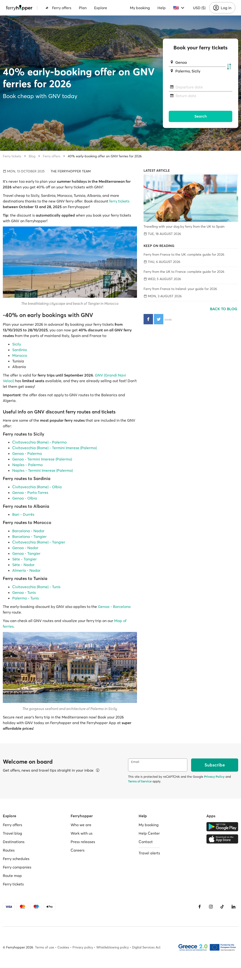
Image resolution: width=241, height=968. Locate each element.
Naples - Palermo (27, 464)
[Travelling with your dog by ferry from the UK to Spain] (191, 198)
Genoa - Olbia (24, 498)
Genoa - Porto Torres (30, 492)
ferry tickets (119, 201)
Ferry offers (61, 7)
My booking (140, 7)
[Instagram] (211, 906)
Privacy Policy (214, 776)
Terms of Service (140, 781)
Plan (83, 7)
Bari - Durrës (23, 514)
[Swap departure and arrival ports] (229, 66)
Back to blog (224, 308)
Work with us (81, 833)
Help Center (149, 833)
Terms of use (44, 947)
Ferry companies (17, 867)
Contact (146, 841)
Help (161, 7)
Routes (9, 850)
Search (200, 116)
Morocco (19, 355)
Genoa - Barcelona (114, 606)
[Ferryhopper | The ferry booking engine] (19, 8)
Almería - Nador (26, 570)
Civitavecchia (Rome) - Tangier (38, 542)
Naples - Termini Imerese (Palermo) (42, 470)
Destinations (13, 841)
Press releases (83, 841)
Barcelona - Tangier (29, 536)
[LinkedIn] (233, 906)
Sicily (16, 344)
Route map (12, 875)
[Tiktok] (222, 906)
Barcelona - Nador (28, 530)
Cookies (63, 947)
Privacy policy (82, 947)
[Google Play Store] (222, 826)
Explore (100, 7)
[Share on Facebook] (148, 319)
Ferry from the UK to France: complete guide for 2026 (184, 272)
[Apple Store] (222, 839)
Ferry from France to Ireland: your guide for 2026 (180, 289)
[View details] (97, 770)
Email (135, 761)
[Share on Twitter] (158, 319)
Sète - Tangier (24, 559)
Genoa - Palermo (27, 453)
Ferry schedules (16, 858)
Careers (77, 850)
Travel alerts (149, 853)
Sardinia (19, 349)
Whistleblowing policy (112, 947)
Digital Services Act (146, 947)
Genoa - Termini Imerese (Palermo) (42, 459)
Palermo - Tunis (25, 598)
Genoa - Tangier (26, 553)
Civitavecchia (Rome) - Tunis (36, 586)
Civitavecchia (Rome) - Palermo (39, 442)
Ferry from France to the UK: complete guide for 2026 (184, 254)
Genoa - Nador (25, 547)
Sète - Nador (23, 564)
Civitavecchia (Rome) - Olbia (37, 486)
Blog (32, 156)
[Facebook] (199, 906)
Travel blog (12, 833)
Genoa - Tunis (24, 592)
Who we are (81, 824)
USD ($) (199, 7)
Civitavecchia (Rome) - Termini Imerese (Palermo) (54, 447)
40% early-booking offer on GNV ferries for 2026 (105, 156)
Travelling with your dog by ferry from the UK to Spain (184, 226)
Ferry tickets (12, 156)
